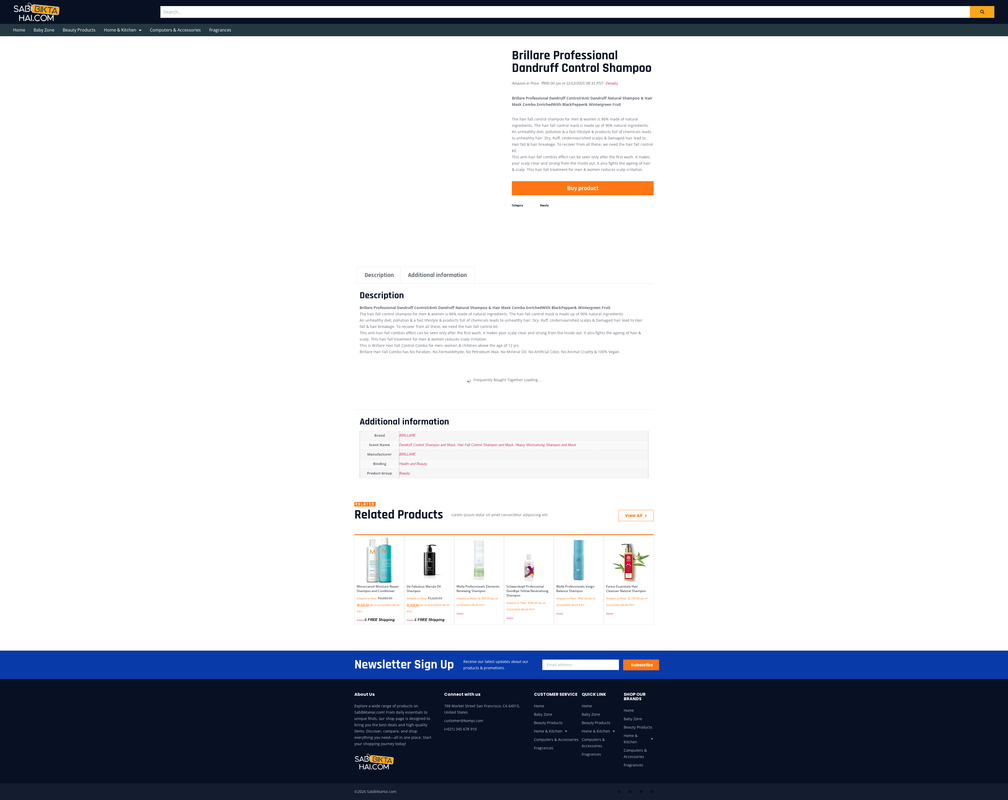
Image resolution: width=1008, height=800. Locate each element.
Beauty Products (79, 30)
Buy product (582, 188)
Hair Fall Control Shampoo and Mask (485, 445)
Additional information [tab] (437, 275)
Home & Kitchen (120, 30)
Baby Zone (44, 30)
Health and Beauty (413, 464)
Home (19, 30)
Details (611, 83)
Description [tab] (379, 275)
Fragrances (220, 30)
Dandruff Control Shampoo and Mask (427, 445)
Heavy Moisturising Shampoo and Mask (546, 445)
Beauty (544, 205)
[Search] (982, 12)
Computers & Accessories (175, 30)
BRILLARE (407, 435)
